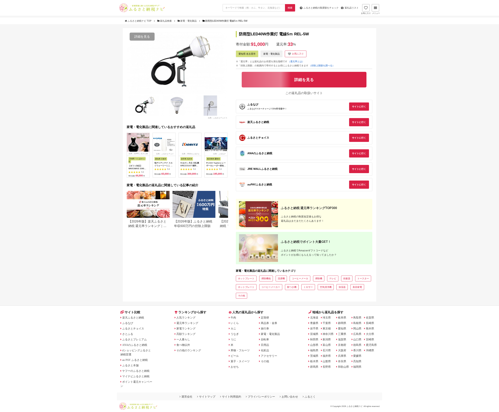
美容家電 (357, 287)
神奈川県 (328, 334)
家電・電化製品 (188, 21)
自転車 (265, 339)
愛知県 (342, 328)
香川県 (357, 350)
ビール (235, 355)
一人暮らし (183, 339)
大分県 (370, 334)
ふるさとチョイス (133, 328)
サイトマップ (207, 396)
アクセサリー (269, 355)
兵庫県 (342, 355)
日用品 (265, 344)
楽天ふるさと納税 (133, 317)
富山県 (327, 344)
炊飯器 (346, 278)
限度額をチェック (321, 7)
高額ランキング (186, 334)
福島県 (314, 350)
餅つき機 (291, 287)
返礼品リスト (352, 7)
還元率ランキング (187, 323)
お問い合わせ (290, 396)
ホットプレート (246, 278)
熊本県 (370, 328)
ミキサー (308, 287)
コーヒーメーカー (270, 287)
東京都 (327, 328)
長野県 (327, 366)
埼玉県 (327, 317)
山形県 (314, 344)
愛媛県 (357, 355)
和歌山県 (343, 366)
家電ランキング (186, 328)
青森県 (314, 323)
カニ (233, 328)
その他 (241, 295)
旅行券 (265, 328)
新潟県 (327, 339)
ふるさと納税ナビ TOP (139, 21)
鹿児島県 (371, 344)
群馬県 (314, 366)
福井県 (327, 355)
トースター (363, 278)
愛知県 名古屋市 (247, 54)
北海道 (314, 317)
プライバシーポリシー (261, 396)
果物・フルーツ (240, 350)
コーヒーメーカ (300, 278)
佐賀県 (370, 317)
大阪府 (342, 350)
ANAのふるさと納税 (134, 344)
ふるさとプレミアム (134, 339)
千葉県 (327, 323)
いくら (235, 323)
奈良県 (342, 361)
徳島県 (357, 344)
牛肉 (233, 317)
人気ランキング (186, 317)
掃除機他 (266, 278)
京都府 (342, 344)
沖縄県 (370, 350)
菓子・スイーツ (240, 361)
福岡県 (357, 366)
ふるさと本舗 (130, 365)
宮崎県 (370, 339)
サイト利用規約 (231, 396)
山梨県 (327, 361)
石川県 (327, 350)
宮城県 (314, 334)
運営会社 (186, 396)
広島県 (357, 334)
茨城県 (314, 355)
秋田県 (314, 339)
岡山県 (357, 328)
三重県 (342, 334)
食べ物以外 (183, 344)
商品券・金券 (269, 323)
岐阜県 (342, 317)
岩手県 (314, 328)
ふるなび (127, 323)
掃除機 (318, 278)
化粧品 (265, 350)
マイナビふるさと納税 (136, 376)
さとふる (127, 334)
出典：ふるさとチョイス (217, 118)
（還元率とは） (296, 61)
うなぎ (235, 334)
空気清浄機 (326, 287)
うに (233, 339)
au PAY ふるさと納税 (135, 360)
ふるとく (310, 396)
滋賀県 (342, 339)
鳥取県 (357, 317)
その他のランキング (188, 350)
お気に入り (366, 13)
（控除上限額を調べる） (322, 65)
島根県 (357, 323)
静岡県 (342, 323)
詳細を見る (142, 36)
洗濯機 (281, 278)
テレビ (332, 278)
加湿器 (342, 287)
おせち (235, 366)
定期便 (265, 317)
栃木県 (314, 361)
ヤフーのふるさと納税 (136, 370)
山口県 (357, 339)
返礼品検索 (165, 21)
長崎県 (370, 323)
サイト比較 (132, 312)
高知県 (357, 361)
